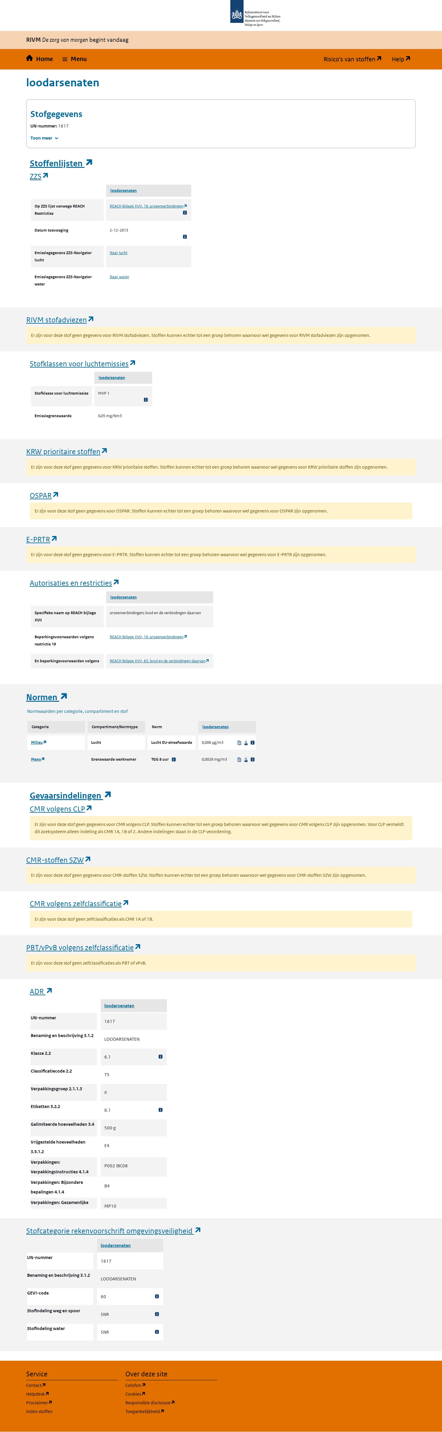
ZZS (39, 176)
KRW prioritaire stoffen (67, 451)
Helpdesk (66, 1394)
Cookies (164, 1394)
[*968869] (160, 1110)
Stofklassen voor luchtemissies (83, 363)
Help (404, 59)
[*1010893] (157, 1314)
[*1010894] (157, 1332)
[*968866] (160, 1057)
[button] (75, 59)
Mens (38, 759)
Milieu (39, 742)
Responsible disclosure (171, 1403)
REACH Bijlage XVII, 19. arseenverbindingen (149, 206)
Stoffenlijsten (62, 163)
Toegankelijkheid (171, 1411)
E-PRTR (42, 539)
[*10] (173, 759)
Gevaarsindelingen (71, 795)
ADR (41, 991)
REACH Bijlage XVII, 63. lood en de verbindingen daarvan (160, 661)
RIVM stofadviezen (60, 319)
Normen (47, 697)
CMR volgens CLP (61, 808)
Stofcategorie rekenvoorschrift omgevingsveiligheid (114, 1230)
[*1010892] (157, 1296)
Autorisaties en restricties (75, 582)
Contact (65, 1385)
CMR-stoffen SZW (59, 859)
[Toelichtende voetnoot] (185, 212)
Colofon (164, 1385)
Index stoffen (39, 1411)
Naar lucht (118, 252)
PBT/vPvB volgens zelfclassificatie (84, 947)
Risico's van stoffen (355, 59)
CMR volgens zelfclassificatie (80, 903)
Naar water (119, 276)
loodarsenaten (123, 190)
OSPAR (45, 495)
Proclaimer (68, 1403)
